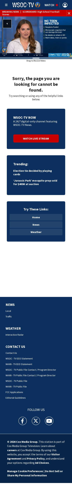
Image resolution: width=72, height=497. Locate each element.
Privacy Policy (36, 458)
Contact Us (15, 346)
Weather (36, 232)
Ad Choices (42, 462)
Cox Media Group (26, 441)
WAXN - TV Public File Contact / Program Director (31, 375)
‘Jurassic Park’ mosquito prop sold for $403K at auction (35, 182)
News (36, 224)
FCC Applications (14, 392)
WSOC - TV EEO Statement (19, 358)
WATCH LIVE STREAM (36, 138)
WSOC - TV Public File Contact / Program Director (31, 369)
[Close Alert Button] (69, 13)
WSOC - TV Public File (16, 381)
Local (8, 310)
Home (36, 217)
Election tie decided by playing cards (32, 172)
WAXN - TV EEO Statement (19, 364)
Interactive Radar (15, 334)
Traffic (9, 316)
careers (12, 450)
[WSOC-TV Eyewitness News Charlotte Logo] (26, 5)
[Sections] (6, 5)
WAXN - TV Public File (16, 386)
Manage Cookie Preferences (25, 471)
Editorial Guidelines (16, 397)
